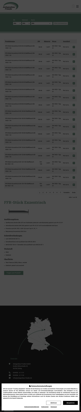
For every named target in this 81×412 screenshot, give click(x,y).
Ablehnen (53, 403)
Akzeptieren (70, 403)
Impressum (54, 407)
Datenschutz (45, 407)
